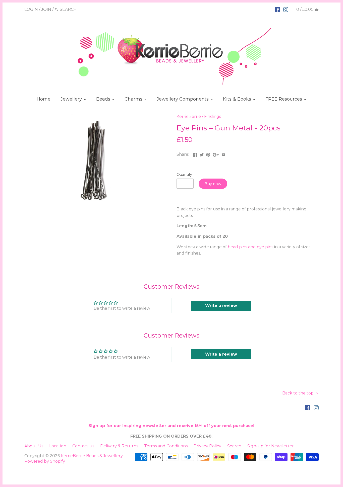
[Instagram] (285, 9)
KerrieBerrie (189, 116)
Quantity (184, 175)
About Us (33, 446)
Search (234, 446)
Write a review (221, 305)
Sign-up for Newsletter (270, 446)
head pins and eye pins (250, 247)
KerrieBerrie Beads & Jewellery (92, 455)
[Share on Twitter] (202, 153)
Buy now (212, 183)
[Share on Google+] (216, 153)
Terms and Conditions (166, 446)
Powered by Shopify (44, 461)
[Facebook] (277, 9)
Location (57, 446)
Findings (212, 116)
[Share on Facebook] (195, 153)
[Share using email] (223, 153)
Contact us (83, 446)
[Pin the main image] (208, 153)
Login (31, 9)
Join (46, 9)
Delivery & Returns (119, 446)
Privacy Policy (207, 446)
